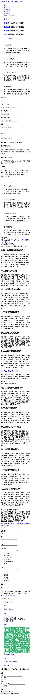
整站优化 (7, 11)
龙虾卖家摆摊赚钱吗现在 (8, 523)
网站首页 (13, 240)
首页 (5, 5)
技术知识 (20, 240)
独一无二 (3, 371)
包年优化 (7, 9)
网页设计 (7, 7)
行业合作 (7, 13)
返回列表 (6, 525)
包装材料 (17, 371)
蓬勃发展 (10, 371)
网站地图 (12, 595)
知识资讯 (26, 240)
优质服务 (12, 15)
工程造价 (9, 598)
